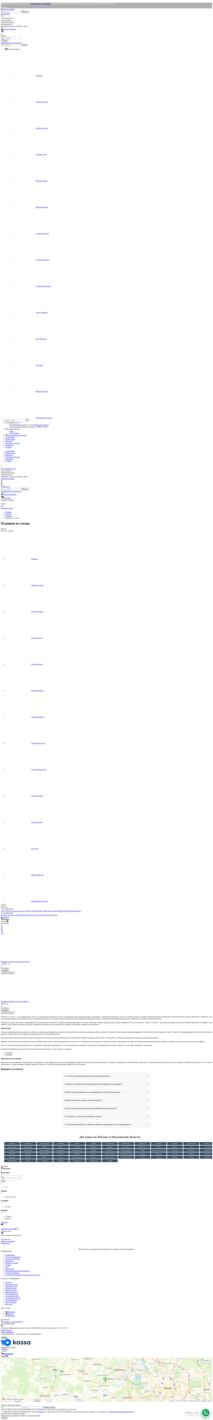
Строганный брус (12, 1294)
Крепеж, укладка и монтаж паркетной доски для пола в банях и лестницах (29, 915)
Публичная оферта (12, 1273)
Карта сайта (9, 1269)
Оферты (41, 1412)
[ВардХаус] (5, 1243)
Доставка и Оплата (12, 443)
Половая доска (10, 1288)
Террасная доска (11, 1284)
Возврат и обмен (11, 1263)
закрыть (4, 1418)
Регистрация (14, 433)
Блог (7, 1267)
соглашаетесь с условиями (41, 4)
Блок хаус (9, 1304)
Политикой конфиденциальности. (122, 1412)
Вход (12, 431)
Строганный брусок (13, 1298)
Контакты (9, 441)
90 (2, 931)
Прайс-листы (10, 439)
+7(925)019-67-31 (18, 425)
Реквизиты (9, 445)
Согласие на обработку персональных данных (22, 1275)
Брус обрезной (10, 1302)
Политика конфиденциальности (17, 1271)
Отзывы (8, 447)
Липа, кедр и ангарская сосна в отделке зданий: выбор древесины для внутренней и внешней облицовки (41, 911)
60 (2, 929)
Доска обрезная (11, 1300)
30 (2, 927)
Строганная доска (12, 1296)
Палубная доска (11, 1286)
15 (2, 925)
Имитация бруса (11, 1292)
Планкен (8, 1282)
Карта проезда (6, 1330)
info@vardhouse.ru (7, 1332)
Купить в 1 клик (7, 973)
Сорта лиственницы (13, 1257)
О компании (10, 437)
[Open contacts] (205, 1412)
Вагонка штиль (11, 1290)
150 (2, 933)
